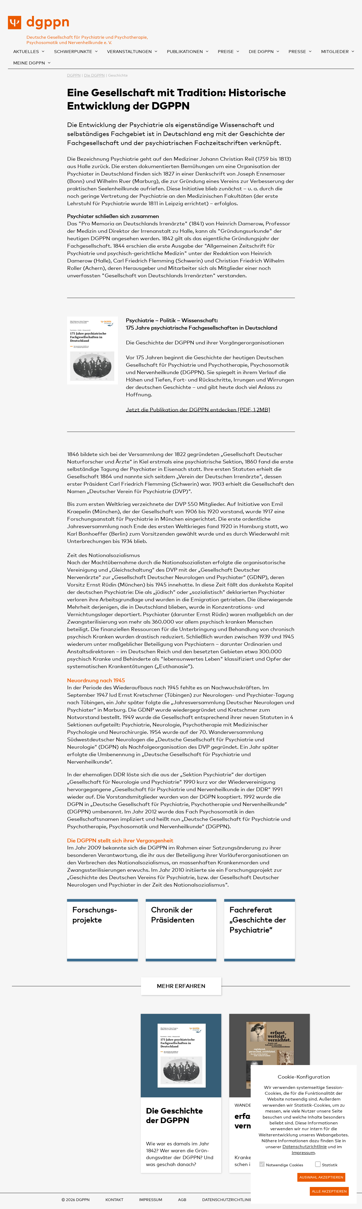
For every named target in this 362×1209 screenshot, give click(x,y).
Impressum (303, 1152)
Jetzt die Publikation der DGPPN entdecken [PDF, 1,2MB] (198, 409)
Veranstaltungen (129, 51)
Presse (297, 51)
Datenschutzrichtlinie (304, 1146)
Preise (226, 51)
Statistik (329, 1165)
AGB (182, 1199)
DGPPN (74, 75)
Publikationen (185, 51)
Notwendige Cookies (284, 1165)
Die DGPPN (261, 51)
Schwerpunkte (73, 51)
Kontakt (114, 1199)
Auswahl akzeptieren (321, 1177)
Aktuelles (26, 51)
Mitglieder (335, 51)
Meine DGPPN (29, 62)
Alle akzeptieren (329, 1191)
